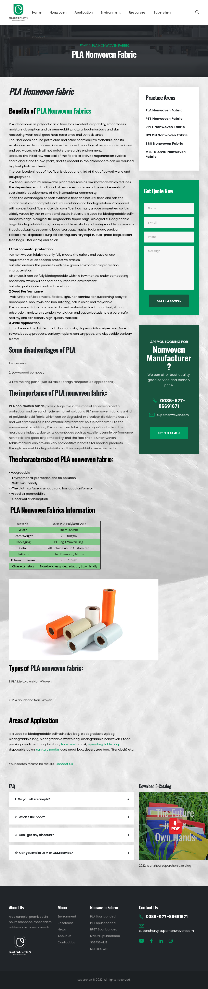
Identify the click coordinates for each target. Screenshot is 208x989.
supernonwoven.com (173, 415)
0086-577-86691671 (172, 403)
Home (36, 12)
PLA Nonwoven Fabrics (64, 111)
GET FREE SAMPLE (169, 300)
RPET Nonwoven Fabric (165, 127)
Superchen (162, 12)
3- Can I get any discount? (34, 835)
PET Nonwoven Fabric (164, 118)
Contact (39, 37)
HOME (83, 45)
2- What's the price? (30, 817)
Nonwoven (58, 12)
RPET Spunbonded (103, 929)
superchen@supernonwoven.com (166, 930)
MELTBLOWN (98, 949)
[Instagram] (171, 941)
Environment (111, 12)
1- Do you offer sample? (32, 799)
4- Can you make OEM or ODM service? (44, 853)
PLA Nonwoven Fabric (164, 110)
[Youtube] (141, 941)
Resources (137, 12)
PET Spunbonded (103, 923)
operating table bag (103, 744)
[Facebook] (151, 941)
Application (84, 12)
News (62, 929)
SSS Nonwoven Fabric (164, 143)
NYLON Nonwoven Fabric (166, 135)
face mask (69, 744)
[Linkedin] (161, 941)
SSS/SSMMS (98, 942)
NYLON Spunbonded (105, 936)
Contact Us (64, 764)
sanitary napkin (47, 749)
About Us (64, 936)
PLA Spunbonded (103, 916)
